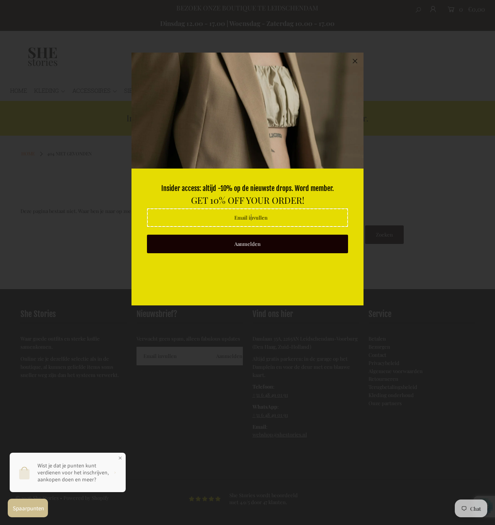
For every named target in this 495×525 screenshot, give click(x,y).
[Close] (355, 61)
